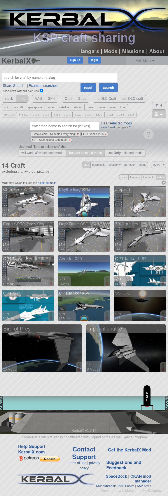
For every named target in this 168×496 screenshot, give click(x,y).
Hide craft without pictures (21, 90)
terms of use (77, 463)
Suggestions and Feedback (123, 465)
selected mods (47, 182)
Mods (110, 51)
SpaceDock (116, 476)
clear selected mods (116, 123)
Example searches (43, 86)
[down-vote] (51, 214)
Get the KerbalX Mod (129, 449)
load (112, 127)
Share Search (13, 86)
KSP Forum (126, 485)
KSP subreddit (106, 485)
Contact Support (84, 452)
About (156, 51)
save (104, 127)
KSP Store (144, 485)
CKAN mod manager (140, 478)
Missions (133, 51)
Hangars (88, 51)
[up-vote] (51, 210)
